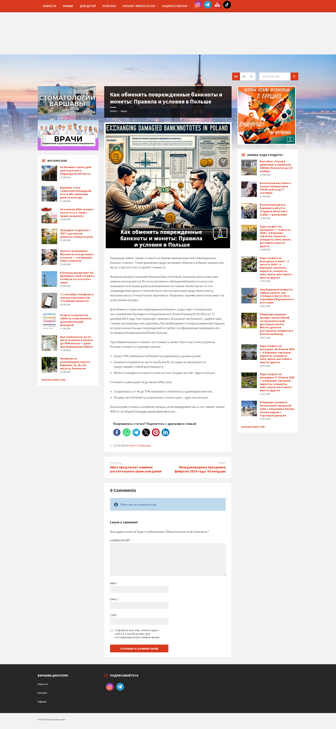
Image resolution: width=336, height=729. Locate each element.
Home (113, 111)
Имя (114, 583)
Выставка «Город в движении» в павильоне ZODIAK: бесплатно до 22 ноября (276, 166)
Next (222, 462)
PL (251, 76)
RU (236, 76)
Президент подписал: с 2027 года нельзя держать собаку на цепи (76, 233)
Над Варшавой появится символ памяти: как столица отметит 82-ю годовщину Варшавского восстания (277, 296)
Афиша (42, 701)
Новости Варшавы (140, 445)
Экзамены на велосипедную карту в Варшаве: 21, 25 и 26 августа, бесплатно (75, 363)
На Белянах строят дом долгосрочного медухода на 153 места (75, 170)
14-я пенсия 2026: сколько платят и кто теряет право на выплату (77, 213)
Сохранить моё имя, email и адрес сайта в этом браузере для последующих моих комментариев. (137, 633)
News (124, 111)
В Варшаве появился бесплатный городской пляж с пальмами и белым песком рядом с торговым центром (277, 408)
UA (243, 76)
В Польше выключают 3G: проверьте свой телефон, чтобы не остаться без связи (77, 277)
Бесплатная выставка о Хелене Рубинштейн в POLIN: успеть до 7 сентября (275, 188)
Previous (116, 462)
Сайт (113, 615)
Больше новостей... (54, 379)
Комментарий (120, 540)
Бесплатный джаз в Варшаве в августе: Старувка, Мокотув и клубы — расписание (273, 209)
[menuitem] (49, 6)
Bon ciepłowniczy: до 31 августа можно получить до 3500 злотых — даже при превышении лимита (76, 341)
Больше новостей (253, 426)
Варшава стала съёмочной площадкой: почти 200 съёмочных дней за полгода (76, 192)
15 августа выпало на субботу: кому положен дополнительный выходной (75, 320)
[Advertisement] (168, 27)
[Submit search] (294, 76)
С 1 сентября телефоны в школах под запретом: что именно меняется (77, 298)
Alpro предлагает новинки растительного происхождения (136, 469)
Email (114, 599)
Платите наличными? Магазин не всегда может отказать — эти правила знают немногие (77, 255)
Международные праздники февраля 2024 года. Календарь (200, 469)
